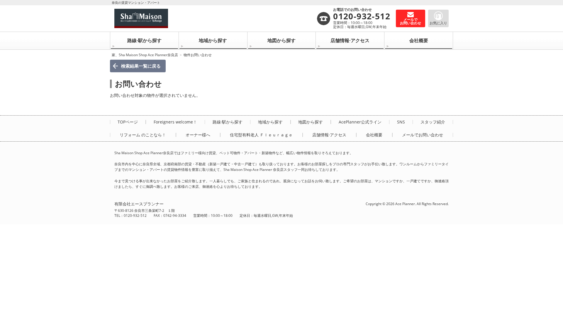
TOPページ (128, 122)
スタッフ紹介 (432, 122)
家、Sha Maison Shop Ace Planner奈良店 (145, 54)
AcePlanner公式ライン (360, 122)
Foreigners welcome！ (175, 122)
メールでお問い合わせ (422, 135)
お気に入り (438, 22)
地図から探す (281, 40)
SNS (401, 122)
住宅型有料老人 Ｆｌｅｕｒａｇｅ (261, 135)
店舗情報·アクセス (349, 40)
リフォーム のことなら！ (143, 135)
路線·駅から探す (144, 40)
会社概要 (418, 40)
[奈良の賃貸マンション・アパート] (215, 18)
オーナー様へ (198, 135)
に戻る (141, 66)
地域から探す (213, 40)
